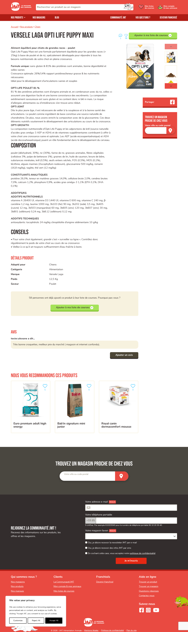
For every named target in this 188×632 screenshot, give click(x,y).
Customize (17, 621)
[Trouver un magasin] (170, 130)
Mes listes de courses (64, 591)
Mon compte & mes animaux (67, 586)
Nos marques (17, 591)
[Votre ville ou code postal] (160, 130)
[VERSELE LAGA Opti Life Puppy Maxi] (140, 66)
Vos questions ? (143, 17)
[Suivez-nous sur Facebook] (141, 610)
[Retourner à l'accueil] (21, 10)
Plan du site (131, 630)
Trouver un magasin (148, 586)
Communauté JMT (118, 17)
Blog (57, 17)
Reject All (36, 621)
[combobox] (84, 7)
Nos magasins (39, 17)
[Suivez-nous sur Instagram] (148, 610)
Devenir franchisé (168, 17)
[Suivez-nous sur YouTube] (156, 610)
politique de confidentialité (142, 553)
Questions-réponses (149, 591)
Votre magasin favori (96, 530)
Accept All (53, 621)
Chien (37, 27)
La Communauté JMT (64, 582)
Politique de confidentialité (112, 630)
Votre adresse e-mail (96, 502)
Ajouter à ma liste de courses (151, 35)
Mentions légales (91, 630)
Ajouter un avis (124, 355)
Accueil (14, 27)
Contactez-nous (146, 596)
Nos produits (17, 17)
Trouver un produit (148, 582)
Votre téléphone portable (98, 515)
